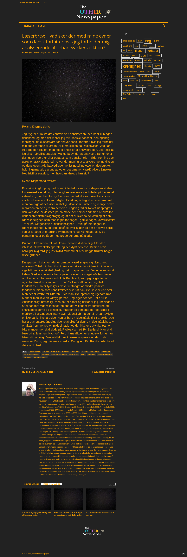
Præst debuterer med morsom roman (100, 513)
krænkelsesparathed (31, 355)
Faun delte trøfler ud (103, 371)
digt (136, 46)
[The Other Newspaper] (93, 13)
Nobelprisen (73, 355)
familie (152, 46)
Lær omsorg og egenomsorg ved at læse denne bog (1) (36, 513)
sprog (138, 90)
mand (157, 71)
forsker (85, 352)
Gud (143, 55)
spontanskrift (128, 90)
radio (83, 355)
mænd (125, 80)
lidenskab (45, 355)
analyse (46, 352)
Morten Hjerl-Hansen (30, 53)
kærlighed (132, 66)
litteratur (147, 66)
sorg (158, 85)
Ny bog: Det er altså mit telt (37, 371)
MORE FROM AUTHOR (51, 484)
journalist (106, 352)
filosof (130, 51)
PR (45, 2)
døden (144, 46)
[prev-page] (110, 484)
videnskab (27, 357)
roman (141, 85)
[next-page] (114, 484)
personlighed (146, 80)
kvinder (157, 60)
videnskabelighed (40, 357)
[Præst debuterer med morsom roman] (101, 499)
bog (148, 41)
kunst (138, 60)
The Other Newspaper (133, 94)
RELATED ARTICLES (31, 484)
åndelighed (55, 352)
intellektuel (94, 352)
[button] (164, 26)
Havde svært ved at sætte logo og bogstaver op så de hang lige (68, 513)
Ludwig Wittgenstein (59, 355)
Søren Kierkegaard (105, 355)
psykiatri (128, 85)
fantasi (160, 46)
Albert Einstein (34, 352)
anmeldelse (129, 40)
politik (157, 80)
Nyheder (29, 25)
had (150, 56)
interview (127, 60)
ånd (124, 98)
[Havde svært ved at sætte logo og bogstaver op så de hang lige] (68, 499)
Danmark (127, 46)
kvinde (147, 60)
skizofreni (91, 355)
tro (148, 94)
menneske (129, 76)
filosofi (139, 50)
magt (148, 71)
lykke (142, 71)
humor (157, 56)
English (42, 25)
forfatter (75, 352)
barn (140, 41)
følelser (126, 56)
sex (150, 85)
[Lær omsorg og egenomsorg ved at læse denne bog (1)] (36, 499)
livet (157, 66)
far (124, 51)
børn (156, 41)
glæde (134, 56)
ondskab (134, 81)
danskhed (66, 352)
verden (155, 94)
